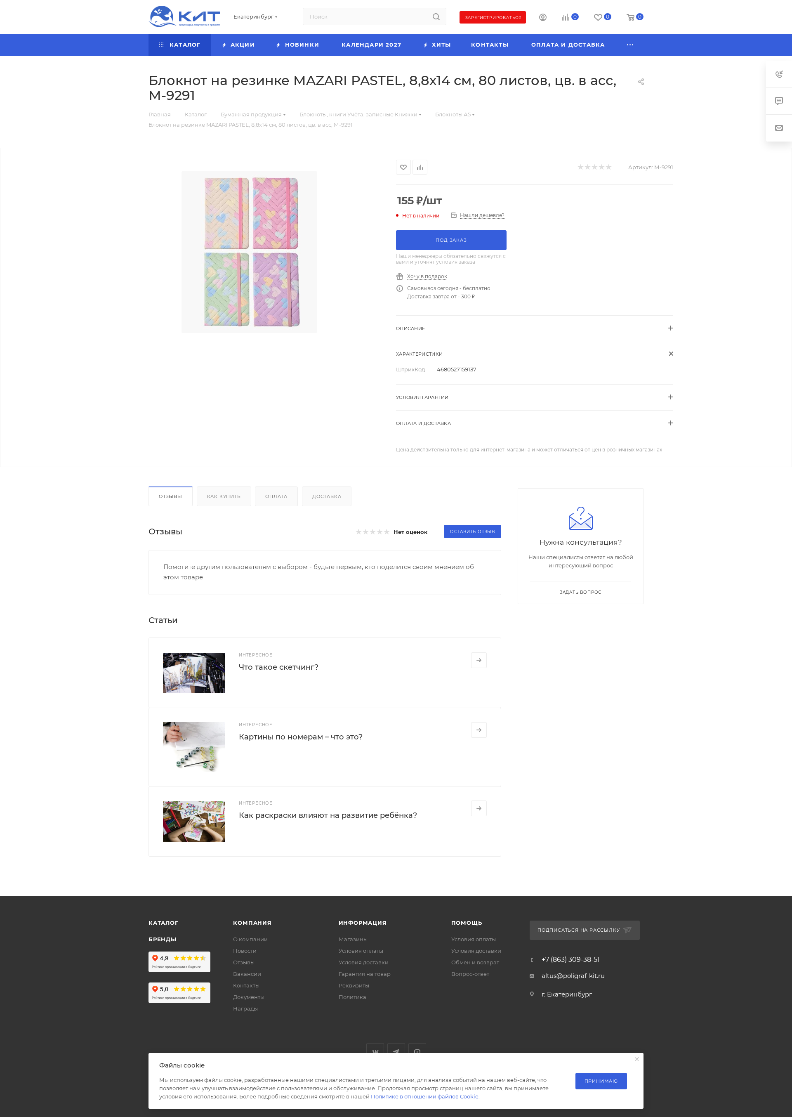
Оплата (276, 496)
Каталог (163, 922)
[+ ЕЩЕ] (631, 45)
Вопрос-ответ (470, 974)
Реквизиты (354, 985)
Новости (245, 950)
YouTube (417, 1052)
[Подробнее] (479, 660)
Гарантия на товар (365, 974)
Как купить (224, 496)
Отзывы (170, 496)
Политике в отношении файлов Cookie (424, 1096)
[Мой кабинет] (543, 18)
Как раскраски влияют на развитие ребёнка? (328, 815)
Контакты (246, 985)
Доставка (326, 496)
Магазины (353, 939)
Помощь (466, 922)
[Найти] (436, 16)
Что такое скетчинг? (278, 667)
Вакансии (247, 974)
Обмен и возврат (475, 962)
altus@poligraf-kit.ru (573, 976)
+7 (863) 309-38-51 (571, 959)
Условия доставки (364, 962)
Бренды (162, 939)
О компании (250, 939)
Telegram (396, 1052)
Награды (245, 1008)
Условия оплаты (361, 950)
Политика (352, 997)
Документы (248, 997)
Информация (363, 922)
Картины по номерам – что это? (301, 737)
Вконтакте (375, 1052)
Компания (252, 922)
